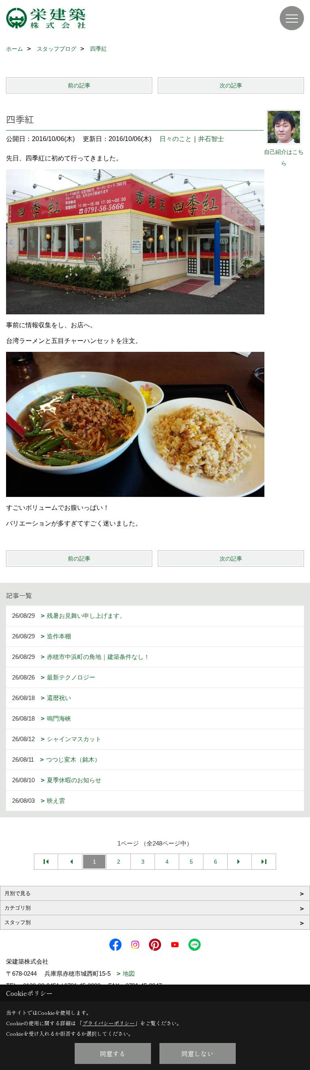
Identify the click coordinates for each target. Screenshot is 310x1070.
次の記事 (231, 85)
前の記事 (79, 85)
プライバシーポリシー (108, 1023)
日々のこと (175, 138)
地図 (129, 973)
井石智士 (211, 138)
